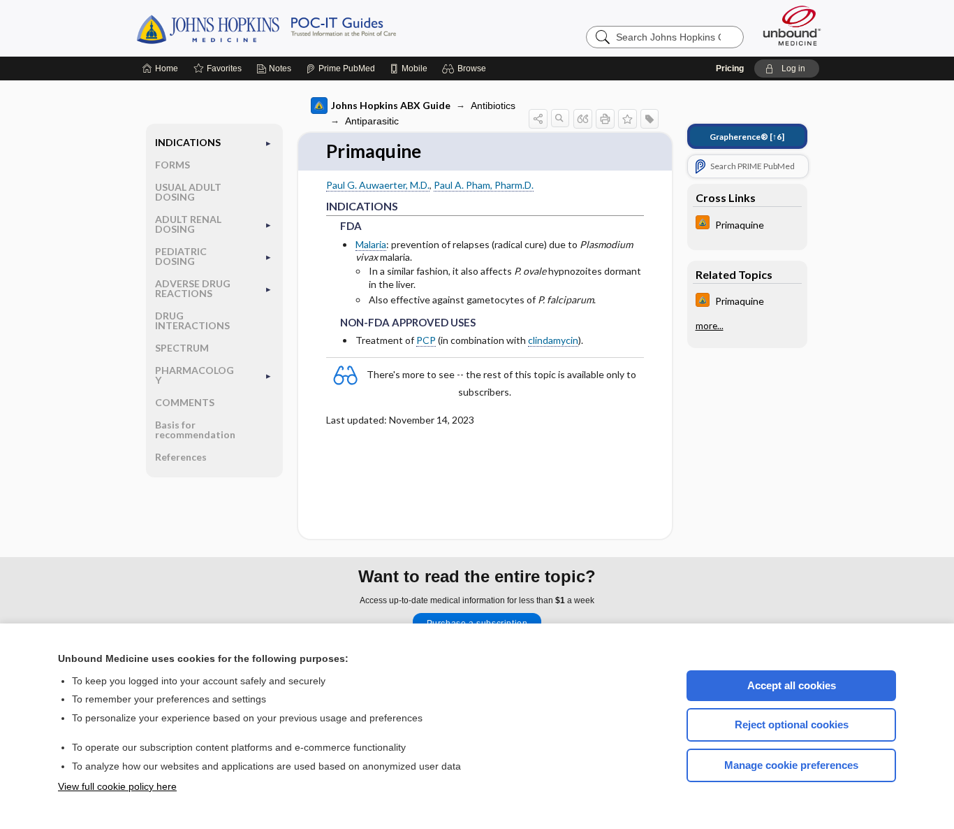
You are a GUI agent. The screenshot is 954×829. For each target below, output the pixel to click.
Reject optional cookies (792, 724)
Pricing (730, 68)
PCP (426, 340)
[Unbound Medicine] (792, 25)
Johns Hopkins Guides (309, 28)
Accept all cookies (791, 685)
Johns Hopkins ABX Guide (390, 105)
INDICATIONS (188, 142)
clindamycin (553, 340)
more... (710, 326)
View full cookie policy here (117, 786)
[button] (466, 68)
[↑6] (747, 136)
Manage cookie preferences (791, 765)
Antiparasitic (372, 121)
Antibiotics (493, 105)
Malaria (370, 244)
